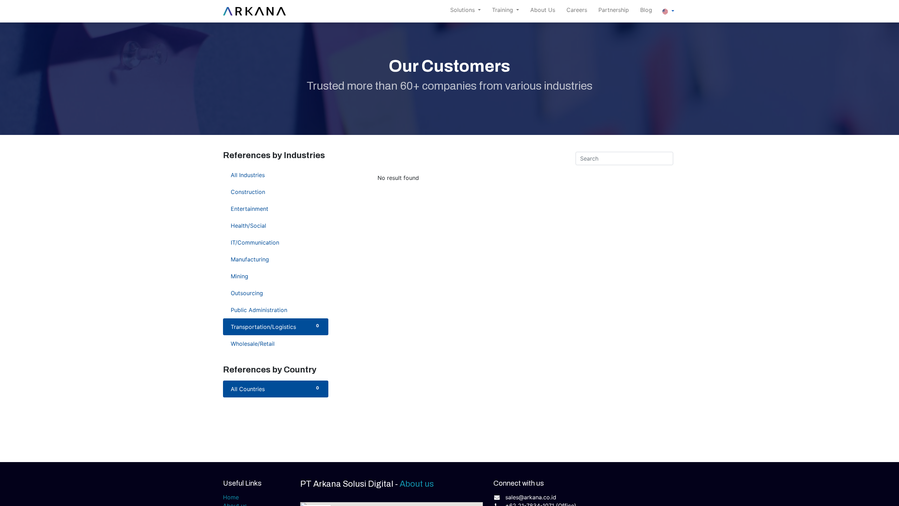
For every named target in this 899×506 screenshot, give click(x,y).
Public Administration (275, 309)
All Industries (275, 175)
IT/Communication (275, 242)
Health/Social (275, 225)
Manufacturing (275, 259)
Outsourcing (275, 293)
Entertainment (275, 208)
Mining (275, 276)
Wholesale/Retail (275, 343)
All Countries (275, 389)
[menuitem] (542, 11)
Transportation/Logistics (275, 326)
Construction (275, 191)
